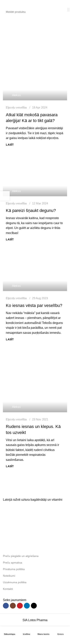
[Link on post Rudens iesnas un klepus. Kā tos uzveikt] (35, 380)
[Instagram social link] (13, 606)
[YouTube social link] (20, 606)
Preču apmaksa (12, 562)
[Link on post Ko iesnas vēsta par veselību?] (35, 269)
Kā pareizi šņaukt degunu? (31, 210)
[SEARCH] (68, 10)
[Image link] (32, 491)
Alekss (16, 95)
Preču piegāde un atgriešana (20, 556)
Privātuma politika (14, 569)
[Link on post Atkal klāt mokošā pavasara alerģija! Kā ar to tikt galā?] (35, 79)
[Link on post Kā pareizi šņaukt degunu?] (35, 175)
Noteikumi (9, 575)
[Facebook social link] (6, 606)
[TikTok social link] (34, 606)
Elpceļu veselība (16, 107)
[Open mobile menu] (4, 4)
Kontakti (8, 588)
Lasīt (10, 144)
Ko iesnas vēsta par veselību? (34, 305)
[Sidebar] (5, 196)
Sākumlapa (11, 39)
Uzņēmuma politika (14, 582)
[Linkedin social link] (27, 606)
